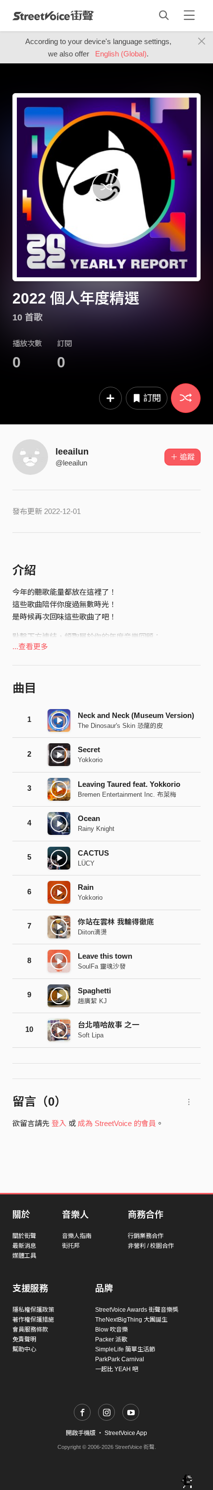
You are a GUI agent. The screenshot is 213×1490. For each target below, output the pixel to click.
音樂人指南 (77, 1236)
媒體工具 (24, 1255)
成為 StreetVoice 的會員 (117, 1123)
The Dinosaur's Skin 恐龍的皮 (120, 725)
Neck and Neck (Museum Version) (136, 715)
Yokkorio (90, 760)
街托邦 (71, 1245)
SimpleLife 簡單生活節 (125, 1349)
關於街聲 (24, 1236)
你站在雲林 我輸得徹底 (116, 922)
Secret (89, 749)
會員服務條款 (30, 1329)
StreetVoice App (126, 1433)
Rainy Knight (96, 828)
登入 (59, 1123)
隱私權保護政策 (33, 1309)
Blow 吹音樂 (111, 1329)
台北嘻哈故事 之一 (108, 1025)
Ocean (89, 818)
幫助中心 (24, 1349)
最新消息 (24, 1245)
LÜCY (86, 863)
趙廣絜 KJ (92, 1001)
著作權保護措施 (33, 1319)
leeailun (72, 452)
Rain (86, 887)
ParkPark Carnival (119, 1359)
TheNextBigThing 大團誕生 (131, 1319)
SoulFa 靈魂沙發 (102, 966)
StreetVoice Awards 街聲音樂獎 (136, 1309)
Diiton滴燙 (92, 932)
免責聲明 (24, 1339)
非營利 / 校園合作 (151, 1245)
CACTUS (93, 853)
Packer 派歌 (111, 1339)
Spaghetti (94, 990)
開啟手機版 (81, 1433)
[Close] (202, 42)
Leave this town (105, 956)
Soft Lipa (91, 1035)
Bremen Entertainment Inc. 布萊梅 (127, 794)
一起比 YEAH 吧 (116, 1369)
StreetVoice (53, 15)
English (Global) (121, 54)
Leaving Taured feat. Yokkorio (129, 784)
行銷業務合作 (145, 1236)
